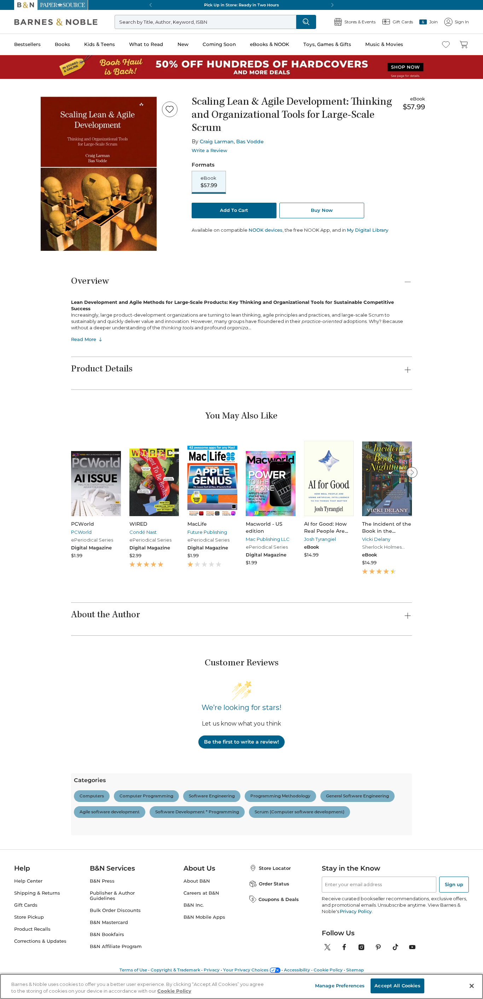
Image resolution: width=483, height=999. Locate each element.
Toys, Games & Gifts (327, 44)
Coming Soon (219, 44)
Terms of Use (133, 969)
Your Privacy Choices (245, 969)
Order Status (274, 884)
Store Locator (275, 868)
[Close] (471, 986)
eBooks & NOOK (269, 44)
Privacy (212, 969)
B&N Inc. (194, 905)
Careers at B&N (201, 893)
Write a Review (209, 150)
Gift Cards (25, 905)
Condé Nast (143, 532)
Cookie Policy (328, 969)
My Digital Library (367, 230)
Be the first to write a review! (241, 742)
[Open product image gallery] (98, 173)
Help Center (28, 881)
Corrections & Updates (40, 941)
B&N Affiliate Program (116, 946)
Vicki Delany (376, 539)
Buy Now (322, 210)
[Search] (306, 22)
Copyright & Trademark (175, 969)
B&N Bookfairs (107, 934)
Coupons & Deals (278, 899)
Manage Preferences (340, 985)
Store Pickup (29, 917)
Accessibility (297, 969)
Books (62, 44)
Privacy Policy (355, 911)
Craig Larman (217, 141)
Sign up (454, 884)
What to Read (146, 44)
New (183, 44)
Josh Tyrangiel (320, 539)
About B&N (197, 881)
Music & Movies (384, 44)
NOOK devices (266, 230)
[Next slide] (412, 472)
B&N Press (102, 881)
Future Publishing (207, 532)
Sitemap (355, 969)
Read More (83, 339)
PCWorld (81, 532)
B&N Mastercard (109, 922)
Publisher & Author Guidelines (112, 895)
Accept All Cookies (397, 985)
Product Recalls (32, 929)
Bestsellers (27, 44)
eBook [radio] (208, 182)
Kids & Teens (99, 44)
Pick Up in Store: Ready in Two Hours (241, 4)
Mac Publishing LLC (268, 539)
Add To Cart (234, 210)
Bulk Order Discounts (115, 910)
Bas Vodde (250, 141)
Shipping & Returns (37, 893)
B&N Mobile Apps (204, 917)
